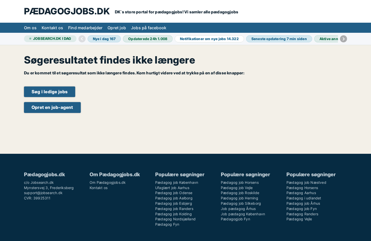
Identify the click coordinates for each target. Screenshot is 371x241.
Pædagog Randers (302, 214)
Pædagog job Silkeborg (241, 203)
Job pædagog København (243, 214)
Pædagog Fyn (167, 224)
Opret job (117, 27)
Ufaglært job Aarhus (172, 188)
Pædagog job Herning (239, 198)
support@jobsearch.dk (43, 193)
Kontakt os (52, 27)
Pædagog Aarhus (301, 193)
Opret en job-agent (52, 107)
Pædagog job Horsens (240, 182)
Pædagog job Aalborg (174, 198)
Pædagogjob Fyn (235, 219)
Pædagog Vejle (299, 219)
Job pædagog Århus (238, 208)
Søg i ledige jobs (50, 91)
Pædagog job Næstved (306, 182)
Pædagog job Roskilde (240, 193)
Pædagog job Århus (303, 203)
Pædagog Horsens (302, 188)
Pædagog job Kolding (173, 214)
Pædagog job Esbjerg (173, 203)
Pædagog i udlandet (303, 198)
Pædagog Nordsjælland (175, 219)
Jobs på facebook (148, 27)
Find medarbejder (85, 27)
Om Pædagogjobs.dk (108, 182)
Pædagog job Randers (174, 208)
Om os (30, 27)
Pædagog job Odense (174, 193)
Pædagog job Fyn (301, 208)
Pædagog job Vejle (237, 188)
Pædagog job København (176, 182)
